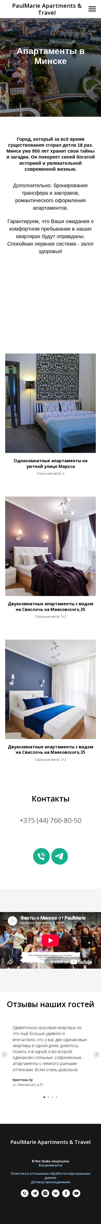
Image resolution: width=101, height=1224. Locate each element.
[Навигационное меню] (92, 9)
